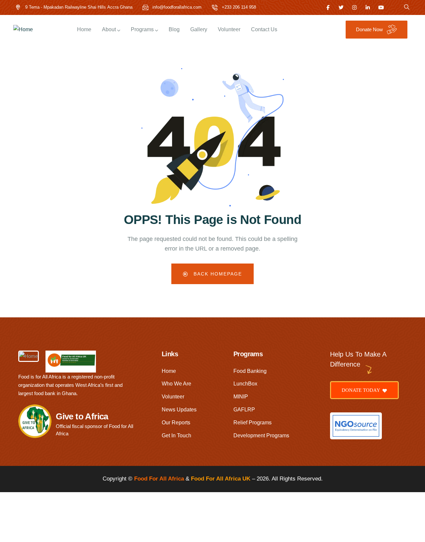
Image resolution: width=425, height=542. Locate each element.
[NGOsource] (356, 425)
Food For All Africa (159, 479)
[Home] (23, 30)
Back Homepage (217, 273)
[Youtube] (381, 7)
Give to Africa (82, 416)
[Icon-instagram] (354, 7)
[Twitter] (341, 7)
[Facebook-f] (327, 7)
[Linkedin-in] (367, 7)
